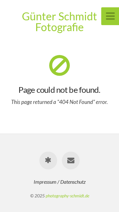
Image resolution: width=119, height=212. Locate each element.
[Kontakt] (71, 160)
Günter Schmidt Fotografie (59, 21)
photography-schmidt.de (67, 195)
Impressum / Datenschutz (60, 182)
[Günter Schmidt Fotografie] (48, 160)
